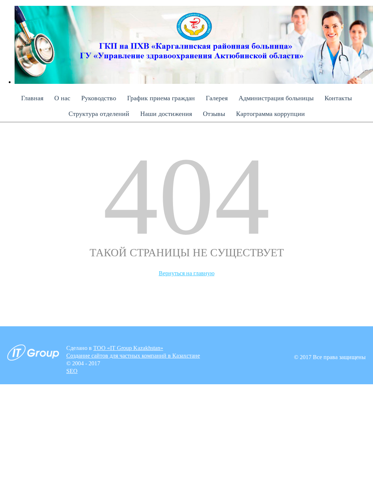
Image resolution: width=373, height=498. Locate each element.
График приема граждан (161, 98)
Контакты (338, 98)
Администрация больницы (276, 98)
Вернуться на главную (187, 273)
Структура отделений (98, 113)
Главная (32, 98)
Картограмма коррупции (270, 113)
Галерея (217, 98)
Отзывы (214, 113)
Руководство (98, 98)
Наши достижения (166, 113)
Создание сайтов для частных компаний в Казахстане (133, 356)
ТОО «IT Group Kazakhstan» (128, 348)
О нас (62, 98)
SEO (72, 371)
